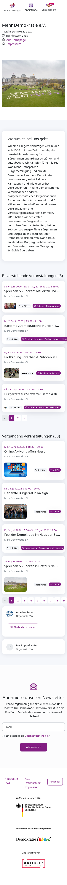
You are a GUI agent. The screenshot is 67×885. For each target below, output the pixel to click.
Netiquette (11, 778)
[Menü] (61, 6)
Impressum (14, 44)
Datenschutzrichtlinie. (37, 735)
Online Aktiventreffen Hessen (25, 451)
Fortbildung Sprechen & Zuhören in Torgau (35, 357)
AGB (28, 778)
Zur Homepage (16, 40)
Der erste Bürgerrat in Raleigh (26, 493)
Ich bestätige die (28, 735)
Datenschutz (33, 783)
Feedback (55, 781)
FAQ (7, 783)
